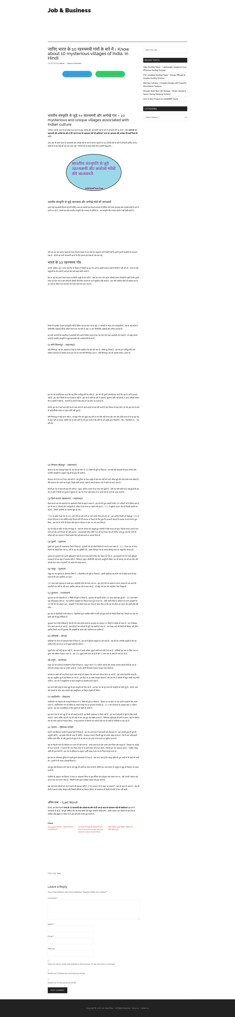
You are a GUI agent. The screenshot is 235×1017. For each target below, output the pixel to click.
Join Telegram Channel (78, 74)
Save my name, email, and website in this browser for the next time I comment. (81, 964)
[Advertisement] (142, 21)
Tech (59, 873)
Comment (53, 898)
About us (135, 1008)
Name (51, 924)
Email (51, 936)
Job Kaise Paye (107, 1008)
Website (51, 949)
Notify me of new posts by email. (62, 983)
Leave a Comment (74, 63)
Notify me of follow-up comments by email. (66, 973)
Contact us (144, 1008)
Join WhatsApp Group (111, 74)
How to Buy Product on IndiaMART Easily (160, 99)
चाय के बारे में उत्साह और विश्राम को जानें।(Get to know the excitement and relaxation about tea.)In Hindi (90, 829)
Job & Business (69, 10)
